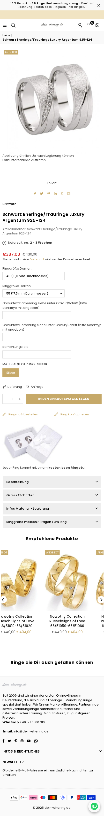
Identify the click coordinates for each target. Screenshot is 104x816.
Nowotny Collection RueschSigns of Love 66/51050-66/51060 (27, 621)
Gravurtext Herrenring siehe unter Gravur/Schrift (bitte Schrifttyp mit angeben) (52, 327)
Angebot (11, 52)
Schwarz (9, 204)
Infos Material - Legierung (27, 508)
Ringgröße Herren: (16, 286)
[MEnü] (4, 25)
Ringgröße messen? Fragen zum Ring (36, 522)
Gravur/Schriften (20, 495)
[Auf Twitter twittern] (42, 193)
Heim (6, 35)
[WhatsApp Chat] (94, 806)
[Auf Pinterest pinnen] (49, 193)
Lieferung (14, 387)
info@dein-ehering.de (31, 731)
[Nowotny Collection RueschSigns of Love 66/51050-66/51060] (27, 580)
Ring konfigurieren (74, 414)
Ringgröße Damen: (17, 268)
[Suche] (13, 25)
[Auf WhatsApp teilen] (62, 193)
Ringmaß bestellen (23, 414)
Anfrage (37, 387)
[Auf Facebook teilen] (35, 193)
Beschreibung (17, 482)
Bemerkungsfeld (15, 347)
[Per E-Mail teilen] (69, 193)
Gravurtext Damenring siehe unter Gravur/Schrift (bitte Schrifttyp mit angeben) (44, 305)
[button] (88, 25)
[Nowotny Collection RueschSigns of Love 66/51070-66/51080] (78, 580)
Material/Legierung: (24, 364)
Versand (37, 259)
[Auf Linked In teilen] (55, 193)
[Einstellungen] (79, 25)
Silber (10, 372)
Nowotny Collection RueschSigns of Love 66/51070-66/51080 (78, 621)
